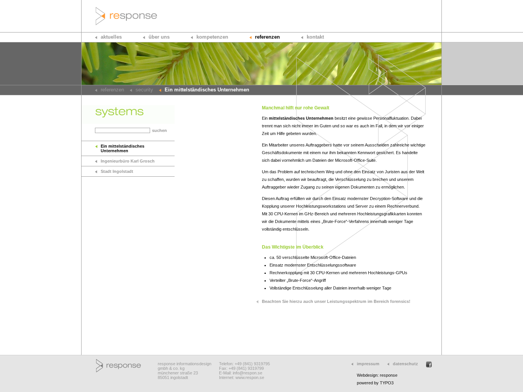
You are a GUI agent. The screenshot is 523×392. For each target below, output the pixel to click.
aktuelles (111, 37)
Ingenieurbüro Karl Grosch (128, 161)
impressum (368, 363)
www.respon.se (249, 377)
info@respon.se (247, 373)
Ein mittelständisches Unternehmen (122, 148)
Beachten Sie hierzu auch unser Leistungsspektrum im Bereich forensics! (336, 301)
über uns (159, 37)
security (144, 90)
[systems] (128, 122)
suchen (159, 130)
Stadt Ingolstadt (117, 171)
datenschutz (405, 363)
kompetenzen (212, 37)
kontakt (315, 37)
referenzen (267, 37)
